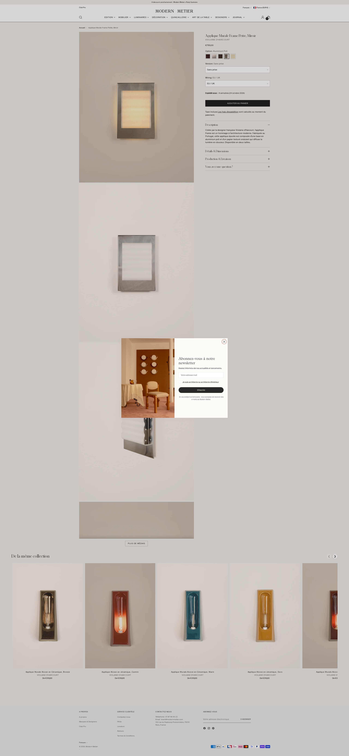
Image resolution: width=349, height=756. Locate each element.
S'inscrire (201, 390)
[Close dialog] (224, 341)
